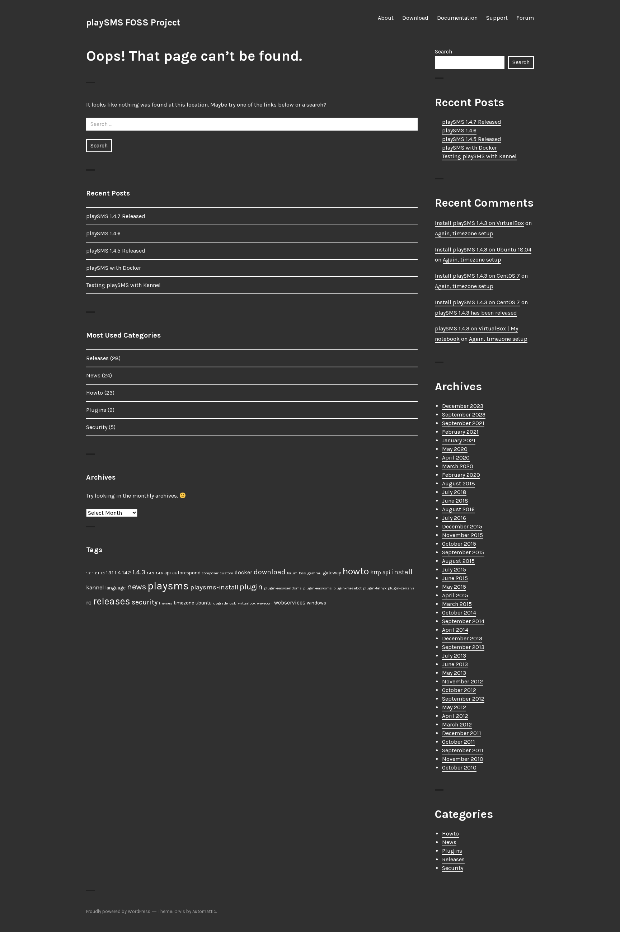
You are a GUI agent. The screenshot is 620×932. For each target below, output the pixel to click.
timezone (184, 603)
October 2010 (459, 767)
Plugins (96, 409)
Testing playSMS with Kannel (123, 285)
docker (243, 572)
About (386, 17)
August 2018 (458, 483)
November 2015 (462, 535)
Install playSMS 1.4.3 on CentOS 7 (477, 275)
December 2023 (462, 406)
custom (226, 573)
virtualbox (246, 603)
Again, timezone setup (464, 233)
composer (210, 573)
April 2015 (455, 595)
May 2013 (454, 672)
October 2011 (458, 741)
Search (443, 51)
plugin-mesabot (347, 588)
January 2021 (458, 440)
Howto (94, 392)
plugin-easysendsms (283, 588)
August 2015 (458, 560)
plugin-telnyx (374, 588)
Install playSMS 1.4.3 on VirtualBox (479, 223)
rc (88, 602)
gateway (332, 572)
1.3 (102, 573)
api (167, 572)
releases (111, 601)
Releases (97, 358)
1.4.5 (150, 573)
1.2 (88, 573)
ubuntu (204, 603)
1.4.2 (126, 572)
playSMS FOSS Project (133, 22)
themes (165, 603)
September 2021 (463, 423)
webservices (289, 602)
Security (96, 427)
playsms (168, 586)
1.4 (118, 572)
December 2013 (462, 638)
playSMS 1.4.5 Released (115, 250)
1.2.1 (95, 573)
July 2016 (454, 517)
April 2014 (455, 629)
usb (232, 603)
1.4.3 (138, 572)
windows (316, 603)
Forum (525, 17)
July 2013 (454, 655)
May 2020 (455, 449)
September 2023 (463, 414)
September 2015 (463, 552)
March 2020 (457, 466)
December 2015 (462, 526)
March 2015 (457, 604)
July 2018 (454, 492)
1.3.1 (109, 572)
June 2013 (455, 664)
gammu (314, 573)
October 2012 (459, 690)
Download (415, 17)
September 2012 (463, 698)
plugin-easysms (317, 588)
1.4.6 (159, 573)
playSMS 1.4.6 (103, 233)
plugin (251, 587)
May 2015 (454, 586)
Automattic (204, 911)
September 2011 (462, 750)
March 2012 (457, 724)
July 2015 (454, 569)
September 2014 (463, 621)
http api (380, 572)
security (145, 602)
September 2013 (463, 647)
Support (497, 17)
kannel (95, 587)
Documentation (457, 17)
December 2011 (461, 733)
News (93, 375)
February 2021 (460, 431)
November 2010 (462, 759)
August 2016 (458, 509)
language (115, 587)
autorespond (186, 572)
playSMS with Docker (113, 267)
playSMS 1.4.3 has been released (476, 312)
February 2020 (461, 474)
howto (355, 571)
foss (302, 573)
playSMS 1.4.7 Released (115, 216)
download (270, 572)
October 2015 (459, 543)
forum (292, 573)
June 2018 (455, 500)
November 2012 (462, 681)
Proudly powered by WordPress (118, 911)
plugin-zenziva (401, 588)
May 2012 (454, 707)
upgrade (220, 603)
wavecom (265, 603)
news (136, 587)
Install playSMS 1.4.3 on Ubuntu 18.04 (483, 249)
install (402, 572)
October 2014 (459, 612)
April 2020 (456, 457)
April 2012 (455, 715)
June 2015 (455, 578)
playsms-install (214, 587)
